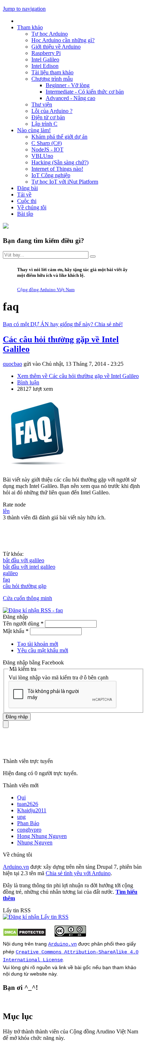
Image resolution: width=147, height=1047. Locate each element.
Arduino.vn (16, 867)
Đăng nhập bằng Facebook (34, 662)
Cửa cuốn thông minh (27, 598)
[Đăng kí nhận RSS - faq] (33, 610)
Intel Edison (45, 66)
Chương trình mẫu (52, 79)
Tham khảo (30, 27)
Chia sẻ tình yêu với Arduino (78, 873)
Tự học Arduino (49, 34)
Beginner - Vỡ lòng (68, 85)
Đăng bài (27, 188)
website (38, 974)
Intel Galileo (45, 59)
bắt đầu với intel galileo (29, 567)
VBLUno (42, 156)
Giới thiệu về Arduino (56, 47)
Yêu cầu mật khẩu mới (42, 650)
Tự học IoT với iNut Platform (64, 182)
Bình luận (28, 382)
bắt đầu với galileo (23, 560)
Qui (21, 797)
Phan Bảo (28, 823)
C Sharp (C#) (46, 143)
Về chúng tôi (31, 207)
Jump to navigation (24, 9)
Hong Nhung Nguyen (42, 836)
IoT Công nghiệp (50, 175)
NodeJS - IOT (47, 149)
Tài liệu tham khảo (52, 72)
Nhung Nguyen (34, 842)
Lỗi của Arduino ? (51, 111)
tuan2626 (27, 804)
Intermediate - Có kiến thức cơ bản (85, 92)
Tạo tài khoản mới (37, 644)
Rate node (14, 505)
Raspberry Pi (46, 53)
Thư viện (41, 104)
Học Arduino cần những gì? (63, 40)
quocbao (12, 364)
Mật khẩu (16, 631)
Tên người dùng (23, 623)
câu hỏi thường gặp (24, 586)
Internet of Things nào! (57, 169)
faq (6, 580)
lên (6, 511)
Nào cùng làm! (34, 130)
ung (21, 817)
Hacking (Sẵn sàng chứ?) (59, 162)
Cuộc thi (26, 201)
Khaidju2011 (31, 810)
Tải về (24, 194)
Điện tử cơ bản (48, 117)
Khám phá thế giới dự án (59, 137)
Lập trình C (44, 124)
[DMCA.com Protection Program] (24, 935)
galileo (10, 573)
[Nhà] (6, 227)
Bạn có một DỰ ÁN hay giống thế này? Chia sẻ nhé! (63, 324)
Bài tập (25, 214)
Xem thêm (78, 376)
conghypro (29, 830)
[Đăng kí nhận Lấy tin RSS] (36, 917)
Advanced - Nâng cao (70, 98)
